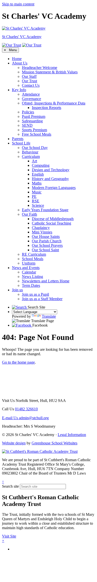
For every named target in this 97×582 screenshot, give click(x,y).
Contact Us (31, 85)
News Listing (32, 276)
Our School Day (35, 148)
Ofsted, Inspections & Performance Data (53, 103)
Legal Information (72, 435)
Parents (17, 139)
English (38, 174)
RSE (35, 201)
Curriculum (31, 156)
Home (17, 59)
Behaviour (30, 152)
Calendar (29, 272)
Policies (28, 112)
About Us (19, 63)
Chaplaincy (41, 228)
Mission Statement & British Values (50, 72)
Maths (37, 183)
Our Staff (29, 76)
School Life (21, 143)
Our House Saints (46, 236)
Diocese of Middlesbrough (53, 219)
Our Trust (29, 81)
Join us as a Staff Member (42, 299)
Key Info (19, 90)
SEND (27, 125)
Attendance (31, 94)
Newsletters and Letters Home (45, 281)
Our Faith (29, 214)
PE (34, 196)
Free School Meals (36, 134)
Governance (31, 99)
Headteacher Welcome (39, 67)
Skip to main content (18, 4)
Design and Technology (50, 170)
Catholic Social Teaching (51, 223)
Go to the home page (18, 362)
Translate (49, 316)
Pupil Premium (33, 116)
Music (37, 192)
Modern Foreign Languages (54, 188)
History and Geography (50, 179)
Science (38, 205)
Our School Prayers (47, 245)
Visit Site (9, 536)
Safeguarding (32, 121)
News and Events (26, 268)
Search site (10, 486)
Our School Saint (45, 250)
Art (34, 161)
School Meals (32, 259)
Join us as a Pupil (35, 294)
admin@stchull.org (25, 418)
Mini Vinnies (42, 232)
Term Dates (31, 285)
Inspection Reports (46, 107)
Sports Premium (34, 130)
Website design (14, 443)
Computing (40, 165)
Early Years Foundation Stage (45, 210)
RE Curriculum (34, 254)
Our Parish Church (46, 241)
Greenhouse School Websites (54, 443)
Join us (17, 290)
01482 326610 (26, 409)
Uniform (28, 263)
